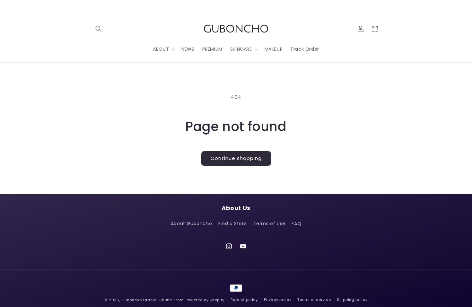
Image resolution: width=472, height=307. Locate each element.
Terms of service (314, 299)
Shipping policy (352, 299)
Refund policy (244, 299)
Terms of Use (269, 223)
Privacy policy (278, 299)
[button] (99, 29)
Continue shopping (236, 158)
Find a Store (232, 223)
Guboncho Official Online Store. (153, 300)
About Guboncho (191, 223)
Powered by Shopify (205, 300)
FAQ (296, 223)
